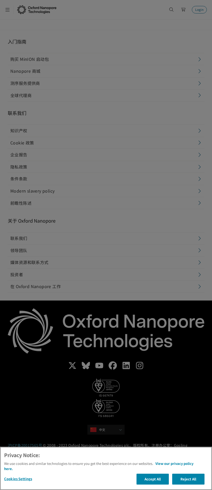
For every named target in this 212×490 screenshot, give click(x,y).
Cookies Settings (18, 478)
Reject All (188, 479)
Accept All (153, 479)
